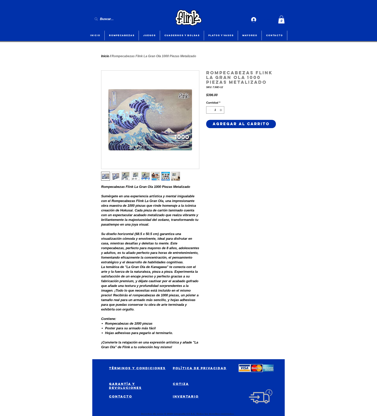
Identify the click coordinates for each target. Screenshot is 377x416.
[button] (281, 20)
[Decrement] (209, 110)
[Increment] (221, 110)
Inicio (105, 56)
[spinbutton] (215, 110)
